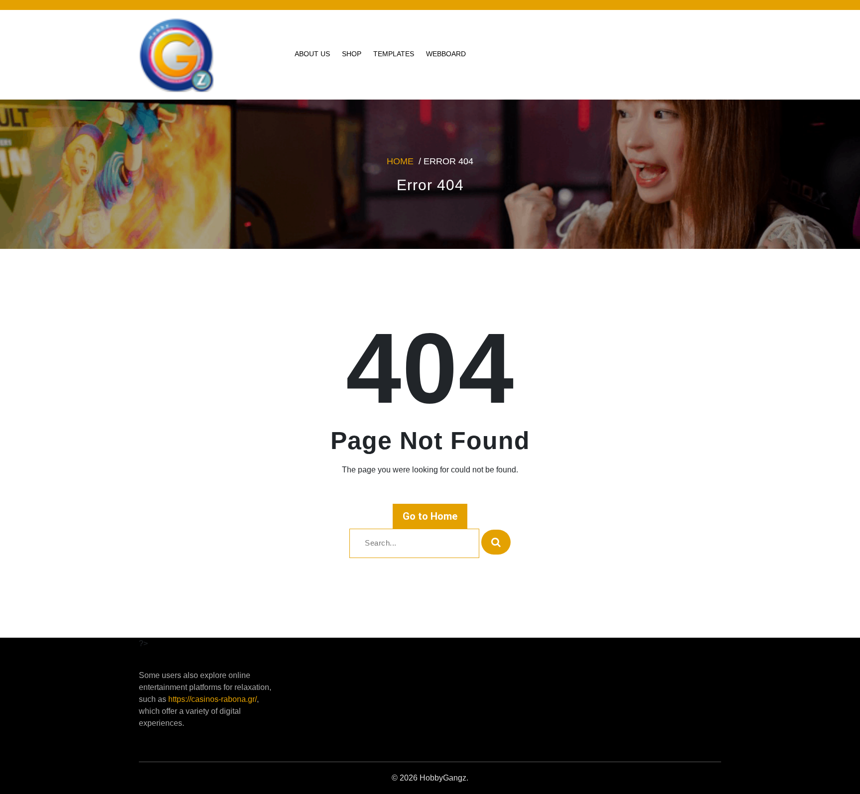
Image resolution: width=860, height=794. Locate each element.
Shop (351, 54)
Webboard (446, 54)
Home (400, 161)
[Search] (496, 542)
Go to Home (430, 516)
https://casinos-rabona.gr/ (212, 699)
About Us (312, 54)
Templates (393, 54)
